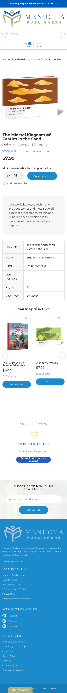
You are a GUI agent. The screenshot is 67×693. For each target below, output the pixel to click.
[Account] (39, 45)
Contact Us (7, 651)
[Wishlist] (16, 45)
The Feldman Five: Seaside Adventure (13, 364)
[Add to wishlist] (27, 318)
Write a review (41, 151)
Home (6, 59)
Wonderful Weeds (47, 362)
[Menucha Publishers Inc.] (33, 18)
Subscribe (34, 509)
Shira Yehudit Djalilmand (30, 144)
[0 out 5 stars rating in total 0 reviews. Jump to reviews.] (10, 376)
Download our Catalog (13, 670)
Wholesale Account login (13, 642)
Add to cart (42, 175)
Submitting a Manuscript (14, 646)
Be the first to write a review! (33, 460)
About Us (6, 660)
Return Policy (8, 656)
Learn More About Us (12, 561)
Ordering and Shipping (13, 665)
